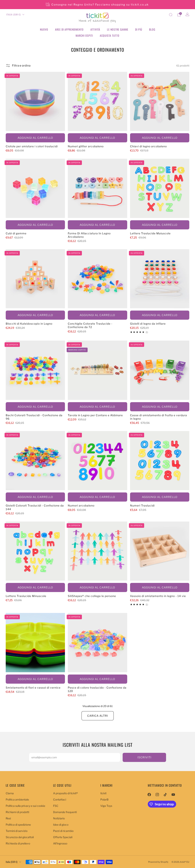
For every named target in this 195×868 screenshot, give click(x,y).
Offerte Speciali (62, 837)
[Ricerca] (171, 15)
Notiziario (59, 818)
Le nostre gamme (117, 29)
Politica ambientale (17, 799)
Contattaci (59, 799)
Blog (152, 29)
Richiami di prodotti (17, 812)
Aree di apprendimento (69, 29)
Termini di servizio (16, 830)
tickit (103, 793)
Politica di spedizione (18, 824)
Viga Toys (106, 805)
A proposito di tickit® (65, 793)
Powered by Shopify (158, 862)
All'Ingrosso (60, 843)
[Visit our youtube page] (173, 794)
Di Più (138, 29)
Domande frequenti (65, 812)
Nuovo (44, 29)
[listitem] (97, 4)
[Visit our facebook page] (149, 794)
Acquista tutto (109, 35)
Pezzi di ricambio (63, 830)
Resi (8, 818)
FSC (55, 805)
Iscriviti (144, 757)
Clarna (10, 793)
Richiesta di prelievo (18, 843)
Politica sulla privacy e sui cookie (25, 805)
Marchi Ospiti (84, 35)
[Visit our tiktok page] (165, 794)
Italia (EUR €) (13, 14)
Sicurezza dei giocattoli (20, 837)
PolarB (104, 799)
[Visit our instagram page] (157, 794)
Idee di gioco (60, 824)
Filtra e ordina (21, 65)
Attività (95, 29)
